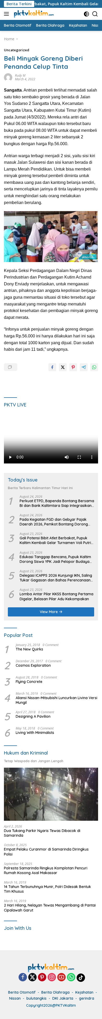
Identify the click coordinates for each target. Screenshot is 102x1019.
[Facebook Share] (52, 367)
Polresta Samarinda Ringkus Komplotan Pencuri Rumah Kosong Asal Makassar (45, 870)
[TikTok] (81, 977)
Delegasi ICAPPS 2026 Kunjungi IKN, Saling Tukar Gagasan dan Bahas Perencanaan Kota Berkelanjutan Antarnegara (56, 577)
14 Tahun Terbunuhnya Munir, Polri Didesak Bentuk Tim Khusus (47, 889)
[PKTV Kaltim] (33, 13)
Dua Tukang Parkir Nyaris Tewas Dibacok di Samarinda (42, 833)
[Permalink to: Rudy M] (8, 77)
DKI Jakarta (62, 998)
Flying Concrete (29, 681)
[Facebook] (23, 977)
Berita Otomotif (22, 992)
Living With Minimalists (35, 732)
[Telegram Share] (84, 367)
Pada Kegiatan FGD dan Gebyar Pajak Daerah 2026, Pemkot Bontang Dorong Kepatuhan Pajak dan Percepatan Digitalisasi (54, 522)
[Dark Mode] (86, 14)
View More (49, 611)
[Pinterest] (42, 977)
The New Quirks (29, 649)
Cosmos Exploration (33, 665)
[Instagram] (52, 977)
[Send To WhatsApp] (94, 367)
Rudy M (20, 75)
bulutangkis (36, 998)
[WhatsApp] (71, 977)
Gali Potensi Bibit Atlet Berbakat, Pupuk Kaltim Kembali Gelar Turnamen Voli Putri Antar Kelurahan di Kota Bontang (55, 540)
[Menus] (7, 13)
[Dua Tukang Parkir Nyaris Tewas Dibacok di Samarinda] (51, 794)
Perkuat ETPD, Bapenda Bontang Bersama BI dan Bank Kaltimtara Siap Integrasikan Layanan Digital (57, 503)
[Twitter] (32, 977)
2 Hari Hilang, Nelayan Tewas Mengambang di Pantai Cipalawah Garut (50, 907)
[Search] (95, 14)
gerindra (86, 998)
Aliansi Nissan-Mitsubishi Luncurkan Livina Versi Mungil (56, 700)
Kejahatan (84, 992)
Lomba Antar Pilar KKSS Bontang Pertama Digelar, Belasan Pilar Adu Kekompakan (56, 596)
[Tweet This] (63, 367)
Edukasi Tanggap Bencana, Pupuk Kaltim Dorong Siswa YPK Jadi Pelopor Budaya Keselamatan (55, 559)
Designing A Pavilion (33, 716)
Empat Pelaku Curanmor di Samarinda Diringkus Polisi (46, 851)
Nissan (15, 998)
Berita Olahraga (55, 992)
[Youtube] (61, 977)
